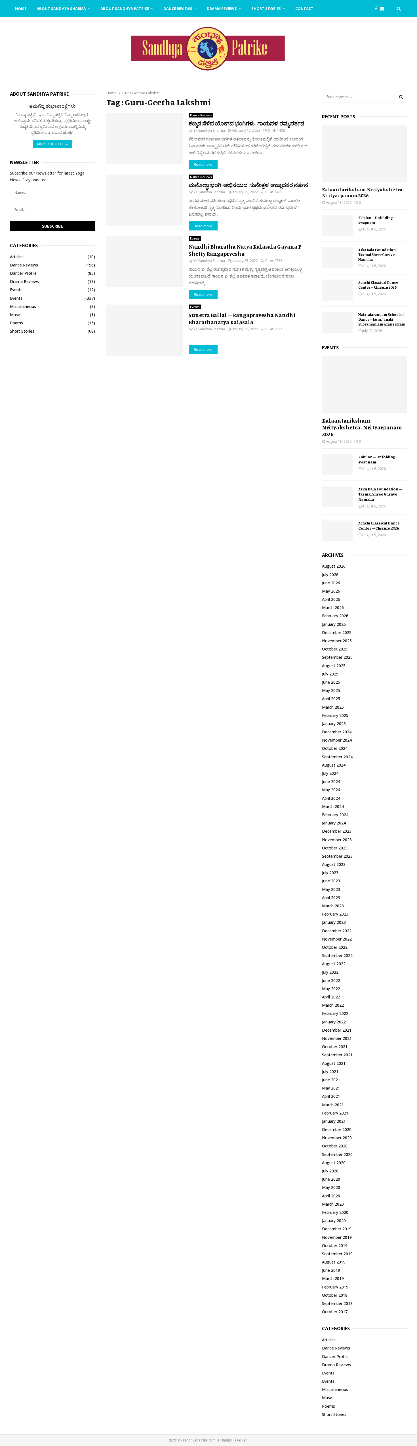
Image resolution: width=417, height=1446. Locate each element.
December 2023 (336, 831)
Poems (16, 323)
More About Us (50, 144)
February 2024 (335, 814)
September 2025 (337, 657)
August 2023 (334, 864)
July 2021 (330, 1071)
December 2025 (336, 632)
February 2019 (335, 1287)
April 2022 (331, 997)
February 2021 (335, 1113)
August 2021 (334, 1063)
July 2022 (330, 972)
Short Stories (266, 8)
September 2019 (337, 1253)
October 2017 (335, 1311)
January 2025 (334, 723)
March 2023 (333, 905)
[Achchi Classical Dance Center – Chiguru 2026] (337, 290)
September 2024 (337, 756)
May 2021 (331, 1088)
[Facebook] (377, 8)
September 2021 (337, 1054)
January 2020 (334, 1220)
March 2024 (333, 806)
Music (15, 314)
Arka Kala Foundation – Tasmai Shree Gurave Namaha (378, 254)
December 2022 (336, 930)
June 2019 (331, 1270)
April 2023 (331, 897)
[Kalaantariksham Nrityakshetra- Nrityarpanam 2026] (364, 153)
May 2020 (331, 1187)
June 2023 (331, 880)
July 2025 (330, 674)
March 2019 (333, 1278)
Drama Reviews (222, 8)
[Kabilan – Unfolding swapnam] (337, 225)
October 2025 (335, 649)
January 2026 (334, 624)
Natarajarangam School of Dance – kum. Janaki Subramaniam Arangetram (381, 319)
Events (195, 238)
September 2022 (337, 955)
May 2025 (331, 690)
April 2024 (331, 798)
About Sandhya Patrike (124, 8)
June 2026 (331, 582)
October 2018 (335, 1295)
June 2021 (331, 1079)
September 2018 (337, 1303)
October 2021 (335, 1046)
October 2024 (335, 748)
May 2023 (331, 889)
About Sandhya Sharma (61, 8)
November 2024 (337, 740)
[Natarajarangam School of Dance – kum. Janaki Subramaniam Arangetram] (337, 322)
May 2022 (331, 988)
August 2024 (334, 765)
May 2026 (331, 591)
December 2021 (336, 1030)
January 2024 (334, 823)
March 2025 (333, 707)
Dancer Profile (23, 273)
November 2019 (337, 1237)
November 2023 (337, 839)
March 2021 (333, 1104)
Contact (304, 8)
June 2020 (331, 1179)
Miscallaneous (23, 306)
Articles (17, 256)
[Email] (383, 8)
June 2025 (331, 682)
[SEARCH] (401, 96)
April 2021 (331, 1096)
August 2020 (334, 1162)
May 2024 (331, 789)
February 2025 (335, 715)
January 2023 (334, 922)
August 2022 (334, 963)
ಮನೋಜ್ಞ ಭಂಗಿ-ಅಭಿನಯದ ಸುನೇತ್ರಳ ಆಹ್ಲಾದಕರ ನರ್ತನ (248, 184)
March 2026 (333, 607)
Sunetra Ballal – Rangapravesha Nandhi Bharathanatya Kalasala (242, 318)
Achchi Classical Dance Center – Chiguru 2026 (378, 284)
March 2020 (333, 1204)
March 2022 (333, 1005)
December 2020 (336, 1129)
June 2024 (331, 781)
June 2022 (331, 980)
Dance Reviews (177, 8)
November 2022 (337, 939)
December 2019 (336, 1228)
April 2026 (331, 599)
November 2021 (337, 1038)
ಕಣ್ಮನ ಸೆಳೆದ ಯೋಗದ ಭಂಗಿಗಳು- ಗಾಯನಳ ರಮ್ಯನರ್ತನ (246, 123)
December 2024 (336, 731)
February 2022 (335, 1013)
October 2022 (335, 947)
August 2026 (334, 566)
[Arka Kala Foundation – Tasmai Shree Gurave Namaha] (337, 257)
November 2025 (337, 640)
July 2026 (330, 574)
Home (20, 8)
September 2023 (337, 856)
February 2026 (335, 615)
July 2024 (330, 773)
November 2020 (337, 1137)
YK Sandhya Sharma (209, 130)
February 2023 (335, 914)
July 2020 (330, 1171)
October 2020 (335, 1146)
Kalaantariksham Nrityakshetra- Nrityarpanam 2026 (363, 192)
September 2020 (337, 1154)
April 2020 (331, 1196)
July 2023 (330, 872)
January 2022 (334, 1022)
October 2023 (335, 848)
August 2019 (334, 1262)
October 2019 (335, 1245)
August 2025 (334, 665)
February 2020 (335, 1212)
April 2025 (331, 698)
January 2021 (334, 1121)
